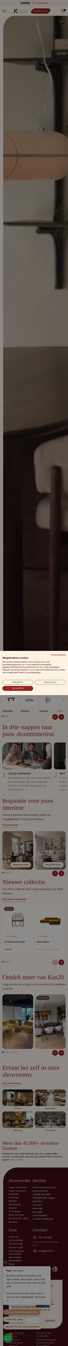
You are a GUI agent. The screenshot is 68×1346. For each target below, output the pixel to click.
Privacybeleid (58, 654)
